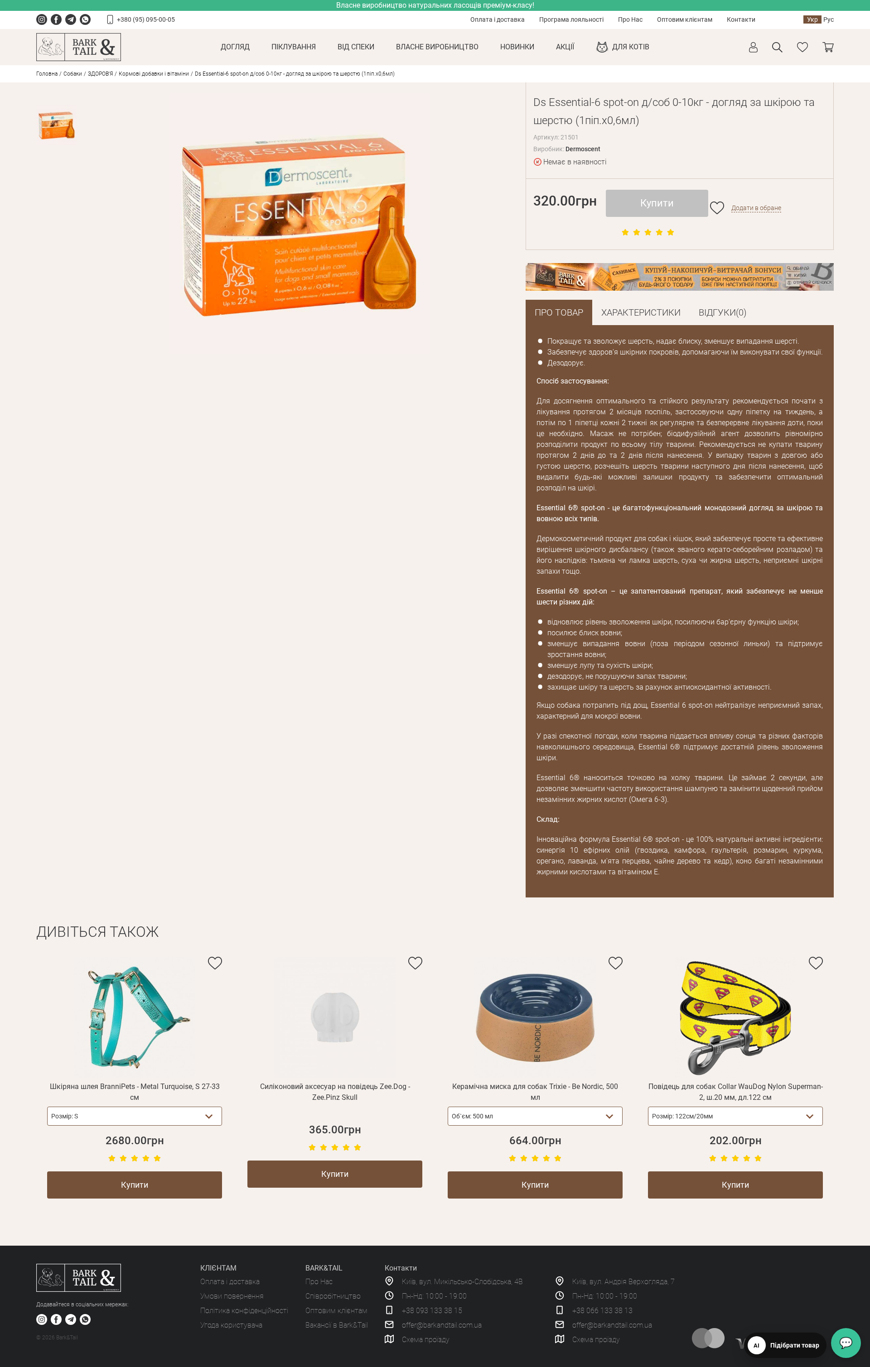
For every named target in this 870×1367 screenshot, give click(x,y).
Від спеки (356, 47)
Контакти (741, 19)
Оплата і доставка (497, 19)
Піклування (293, 47)
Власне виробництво (437, 47)
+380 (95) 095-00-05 (146, 19)
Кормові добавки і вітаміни (154, 74)
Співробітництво (333, 1296)
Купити (657, 203)
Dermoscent (583, 149)
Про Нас (630, 19)
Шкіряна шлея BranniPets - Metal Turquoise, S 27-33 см (135, 1092)
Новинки (517, 47)
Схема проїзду (426, 1339)
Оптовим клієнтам (684, 19)
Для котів (630, 47)
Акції (565, 47)
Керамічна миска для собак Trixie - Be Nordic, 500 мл (535, 1092)
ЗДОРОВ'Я (100, 74)
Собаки (72, 74)
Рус (828, 19)
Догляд (235, 47)
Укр (812, 19)
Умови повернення (232, 1296)
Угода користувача (231, 1325)
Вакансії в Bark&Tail (336, 1325)
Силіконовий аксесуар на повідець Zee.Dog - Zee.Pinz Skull (335, 1092)
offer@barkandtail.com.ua (442, 1325)
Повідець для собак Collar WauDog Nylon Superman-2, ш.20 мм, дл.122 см (735, 1092)
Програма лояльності (571, 19)
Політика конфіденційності (244, 1310)
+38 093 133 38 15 (432, 1310)
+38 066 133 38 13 (602, 1310)
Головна (47, 74)
